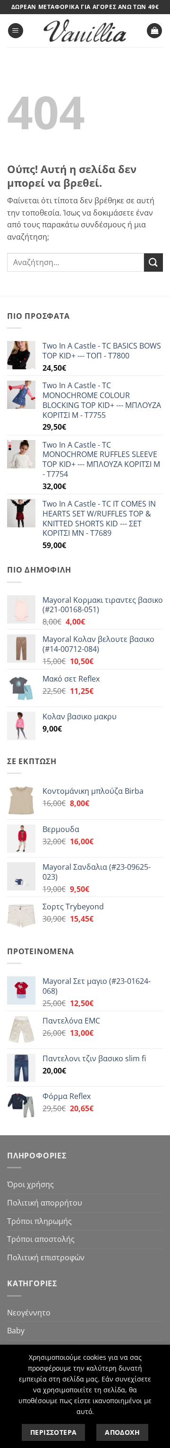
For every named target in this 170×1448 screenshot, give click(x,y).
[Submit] (153, 262)
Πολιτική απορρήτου (44, 1203)
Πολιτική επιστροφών (46, 1257)
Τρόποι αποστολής (41, 1239)
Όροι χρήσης (30, 1184)
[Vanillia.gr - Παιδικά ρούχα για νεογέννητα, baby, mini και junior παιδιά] (85, 30)
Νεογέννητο (29, 1312)
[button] (15, 31)
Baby (16, 1330)
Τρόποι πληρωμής (39, 1221)
